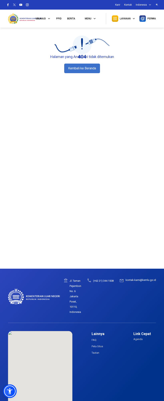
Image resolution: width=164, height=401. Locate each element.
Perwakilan (151, 18)
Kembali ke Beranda (82, 68)
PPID (59, 18)
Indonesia (141, 4)
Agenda (138, 339)
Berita (71, 18)
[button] (10, 391)
